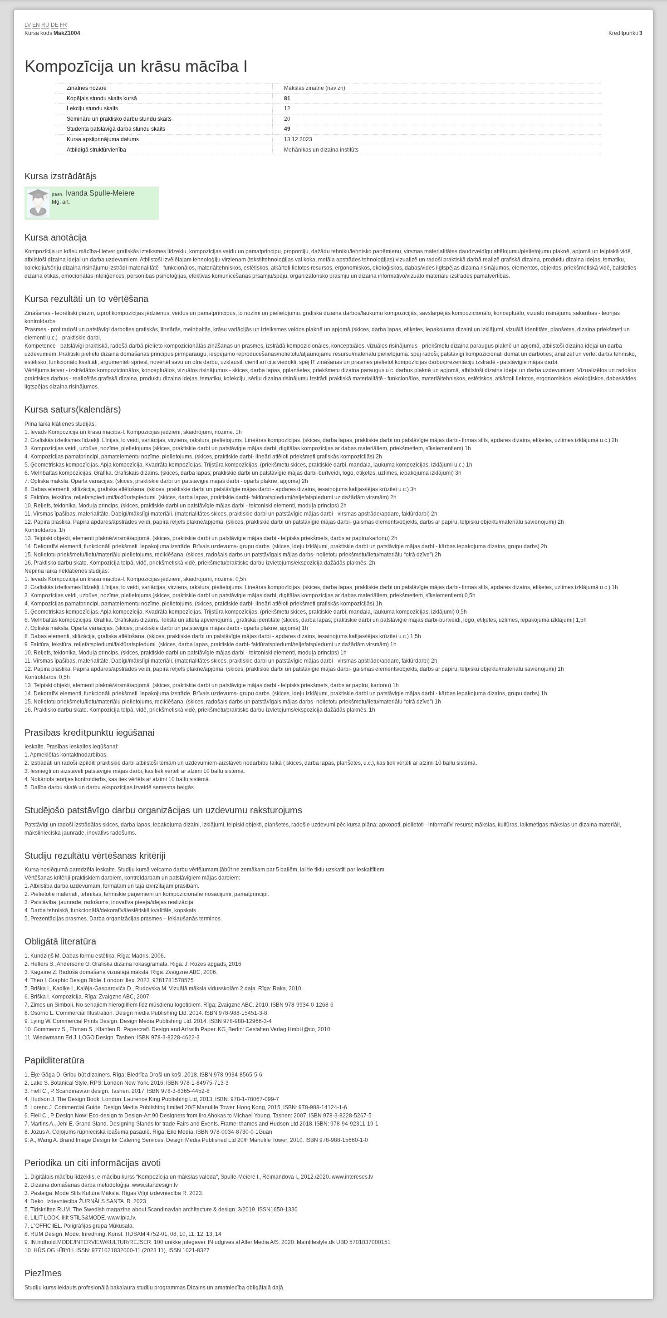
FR (63, 25)
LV (28, 25)
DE (55, 25)
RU (45, 25)
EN (36, 25)
